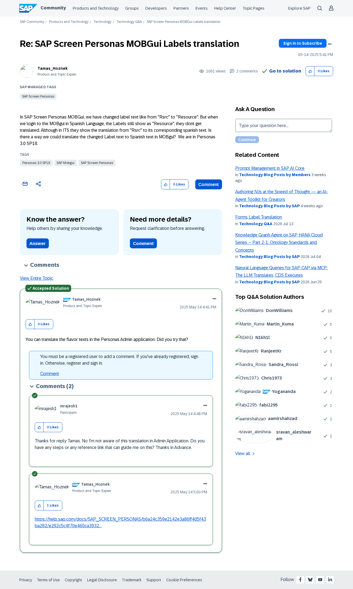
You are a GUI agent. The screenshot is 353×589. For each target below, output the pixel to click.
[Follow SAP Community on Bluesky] (310, 579)
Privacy (25, 580)
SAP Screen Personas (38, 96)
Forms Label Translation (258, 217)
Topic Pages (253, 8)
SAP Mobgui (65, 163)
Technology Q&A (129, 22)
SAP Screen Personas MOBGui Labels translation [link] (183, 22)
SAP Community (32, 22)
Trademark (131, 580)
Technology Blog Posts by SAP (269, 206)
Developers (156, 8)
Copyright (73, 580)
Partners (181, 8)
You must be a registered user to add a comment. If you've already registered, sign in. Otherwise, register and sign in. (119, 359)
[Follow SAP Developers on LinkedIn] (330, 579)
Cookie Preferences (184, 580)
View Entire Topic (36, 278)
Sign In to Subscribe (302, 43)
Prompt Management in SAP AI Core (269, 168)
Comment (208, 184)
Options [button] (329, 44)
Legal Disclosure (102, 580)
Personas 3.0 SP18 (36, 163)
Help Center (225, 8)
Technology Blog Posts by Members (275, 175)
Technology (102, 22)
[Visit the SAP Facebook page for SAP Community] (300, 579)
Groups (132, 8)
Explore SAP (299, 8)
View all (242, 453)
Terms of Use (48, 580)
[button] (310, 71)
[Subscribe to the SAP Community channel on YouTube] (320, 579)
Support (153, 580)
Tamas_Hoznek (53, 68)
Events (202, 8)
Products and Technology (96, 8)
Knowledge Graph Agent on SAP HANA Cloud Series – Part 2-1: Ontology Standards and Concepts (279, 242)
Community (53, 8)
